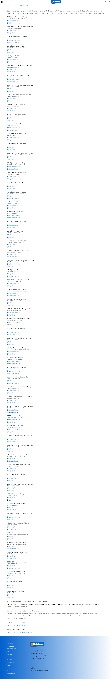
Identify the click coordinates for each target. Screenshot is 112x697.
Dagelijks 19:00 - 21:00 (38, 658)
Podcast (9, 660)
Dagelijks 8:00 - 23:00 (40, 651)
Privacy (9, 665)
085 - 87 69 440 (38, 653)
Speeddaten (11, 646)
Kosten (9, 668)
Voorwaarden (11, 673)
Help (8, 651)
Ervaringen (10, 657)
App (8, 670)
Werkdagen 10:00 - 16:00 (39, 656)
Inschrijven (10, 643)
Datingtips (10, 662)
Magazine (10, 654)
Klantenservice (12, 649)
